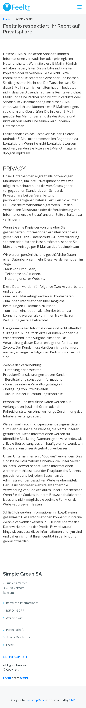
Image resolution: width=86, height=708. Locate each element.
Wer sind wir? (14, 618)
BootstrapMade (35, 700)
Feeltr (6, 19)
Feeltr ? (10, 645)
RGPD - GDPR (15, 610)
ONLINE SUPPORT (15, 657)
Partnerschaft (15, 629)
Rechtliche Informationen (22, 603)
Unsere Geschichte (18, 637)
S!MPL (24, 678)
